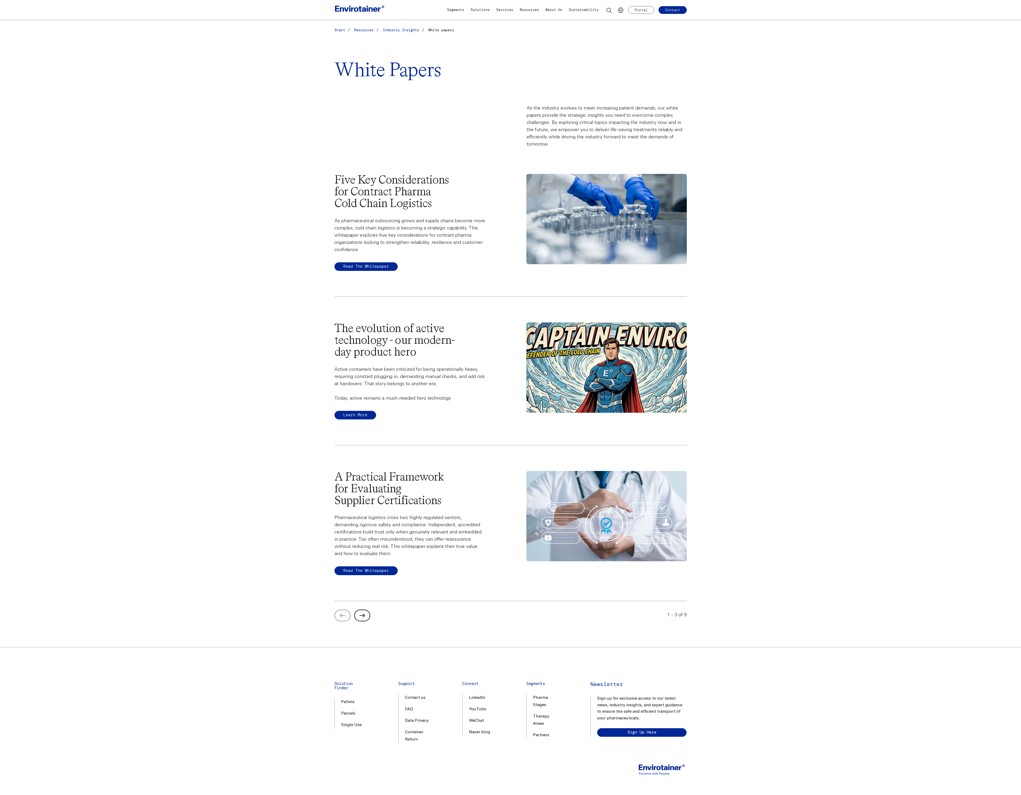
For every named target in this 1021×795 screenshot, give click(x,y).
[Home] (359, 10)
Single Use (351, 725)
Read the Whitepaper (366, 266)
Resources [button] (529, 9)
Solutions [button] (480, 9)
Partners (541, 735)
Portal (641, 10)
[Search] (609, 10)
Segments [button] (455, 9)
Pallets (347, 702)
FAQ (409, 709)
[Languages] (620, 10)
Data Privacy (417, 721)
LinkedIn (477, 698)
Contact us (415, 698)
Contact (672, 10)
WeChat (476, 721)
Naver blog (479, 732)
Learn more (355, 415)
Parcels (348, 714)
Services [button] (504, 9)
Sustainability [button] (584, 9)
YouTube (477, 709)
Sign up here (642, 732)
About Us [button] (553, 9)
